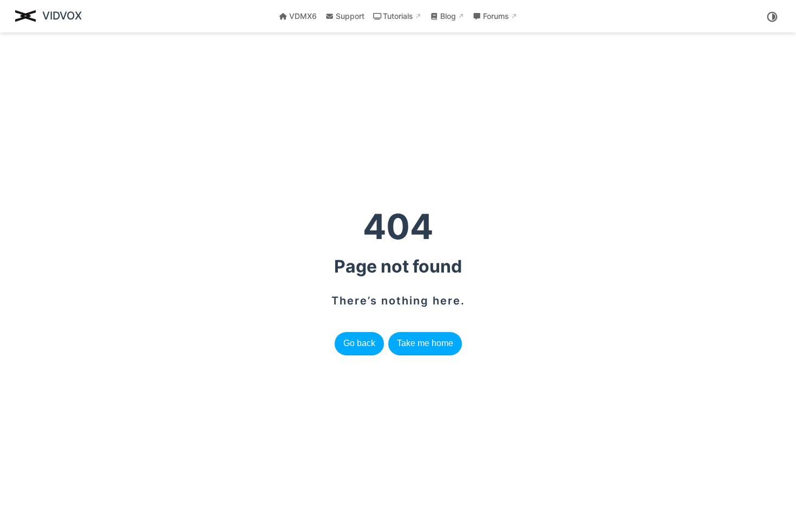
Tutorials (398, 16)
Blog (448, 16)
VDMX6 (303, 16)
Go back (359, 343)
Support (350, 16)
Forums (496, 16)
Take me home (425, 343)
